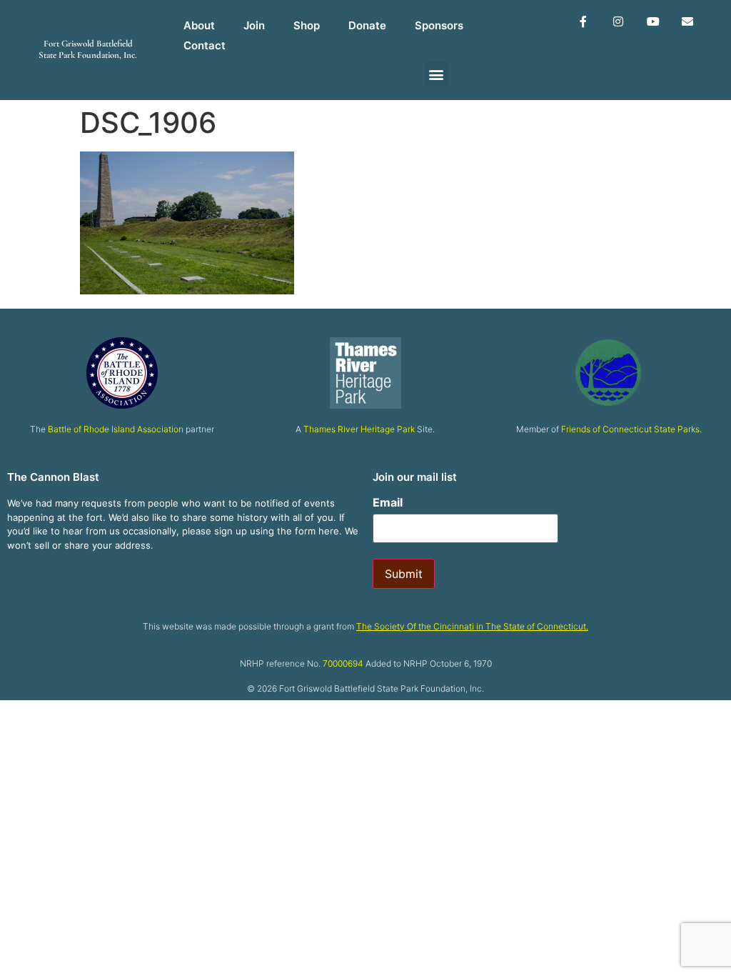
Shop (306, 25)
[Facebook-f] (584, 22)
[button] (436, 74)
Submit (404, 574)
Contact (204, 45)
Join (254, 25)
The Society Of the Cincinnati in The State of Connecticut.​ (472, 626)
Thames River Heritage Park (359, 429)
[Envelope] (688, 22)
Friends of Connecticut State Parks (630, 429)
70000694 (343, 663)
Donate (367, 25)
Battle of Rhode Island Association (115, 429)
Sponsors (439, 25)
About (199, 25)
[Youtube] (653, 22)
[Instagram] (618, 22)
